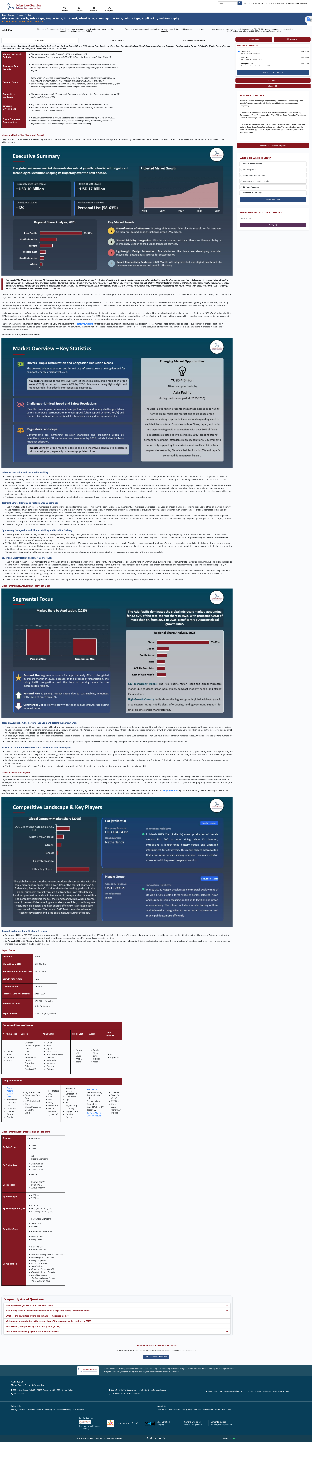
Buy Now (293, 39)
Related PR (272, 86)
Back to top (228, 1438)
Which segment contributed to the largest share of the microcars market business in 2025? (48, 1321)
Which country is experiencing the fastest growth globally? (33, 1326)
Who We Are (162, 1409)
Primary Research (18, 1409)
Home (3, 15)
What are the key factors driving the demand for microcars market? (37, 1316)
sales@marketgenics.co (297, 3)
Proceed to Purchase (272, 73)
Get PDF (255, 39)
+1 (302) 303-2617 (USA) (255, 3)
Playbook (272, 80)
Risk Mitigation (249, 169)
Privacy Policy (186, 1409)
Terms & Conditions (223, 1409)
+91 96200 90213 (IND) (276, 3)
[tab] (39, 40)
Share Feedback (273, 199)
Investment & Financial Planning (256, 181)
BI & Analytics (78, 1409)
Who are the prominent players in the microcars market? (32, 1331)
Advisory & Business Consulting (58, 1409)
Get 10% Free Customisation (156, 1357)
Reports (11, 15)
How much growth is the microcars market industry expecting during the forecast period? (48, 1310)
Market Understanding (252, 164)
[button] (93, 9)
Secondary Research (35, 1409)
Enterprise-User (257, 65)
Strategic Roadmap (251, 187)
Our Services (174, 1409)
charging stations (169, 790)
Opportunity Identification (254, 175)
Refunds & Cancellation (203, 1409)
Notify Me (273, 225)
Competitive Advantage (252, 193)
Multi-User (251, 58)
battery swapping (85, 323)
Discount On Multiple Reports (273, 146)
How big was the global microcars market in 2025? (29, 1305)
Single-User (250, 52)
